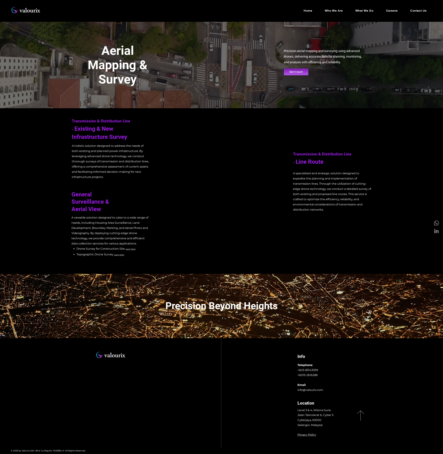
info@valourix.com (310, 390)
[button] (364, 10)
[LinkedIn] (436, 231)
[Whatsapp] (436, 223)
